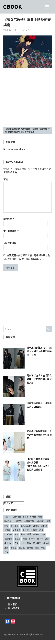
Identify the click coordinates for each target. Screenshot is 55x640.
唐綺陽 (36, 526)
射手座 (26, 530)
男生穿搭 (8, 543)
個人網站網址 (10, 243)
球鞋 (47, 539)
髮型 (6, 552)
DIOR (25, 517)
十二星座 (14, 526)
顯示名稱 (8, 219)
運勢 (6, 548)
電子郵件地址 (10, 231)
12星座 (7, 517)
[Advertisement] (27, 100)
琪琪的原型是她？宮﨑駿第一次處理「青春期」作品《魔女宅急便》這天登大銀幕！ (27, 130)
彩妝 (41, 530)
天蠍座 (7, 530)
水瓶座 (17, 539)
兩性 (6, 526)
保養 (48, 521)
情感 (16, 534)
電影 (37, 548)
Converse (17, 517)
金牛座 (13, 548)
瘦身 (16, 543)
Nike (40, 517)
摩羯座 (36, 534)
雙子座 (22, 548)
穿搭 (23, 543)
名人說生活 (26, 526)
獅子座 (40, 539)
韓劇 (43, 548)
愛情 (23, 534)
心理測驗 (8, 534)
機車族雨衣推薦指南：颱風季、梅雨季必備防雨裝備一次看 (39, 351)
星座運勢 (8, 539)
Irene (25, 30)
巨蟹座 (34, 530)
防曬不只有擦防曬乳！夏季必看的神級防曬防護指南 (39, 435)
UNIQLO (8, 521)
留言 (6, 179)
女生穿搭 (16, 530)
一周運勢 (18, 521)
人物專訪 (40, 521)
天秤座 (44, 526)
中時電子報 (29, 521)
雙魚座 (30, 548)
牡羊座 (32, 539)
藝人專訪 (37, 543)
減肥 (25, 539)
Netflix (33, 517)
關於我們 (12, 604)
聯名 (29, 543)
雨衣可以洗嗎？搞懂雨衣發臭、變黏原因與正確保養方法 (39, 379)
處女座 (46, 543)
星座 (43, 534)
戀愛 (29, 534)
